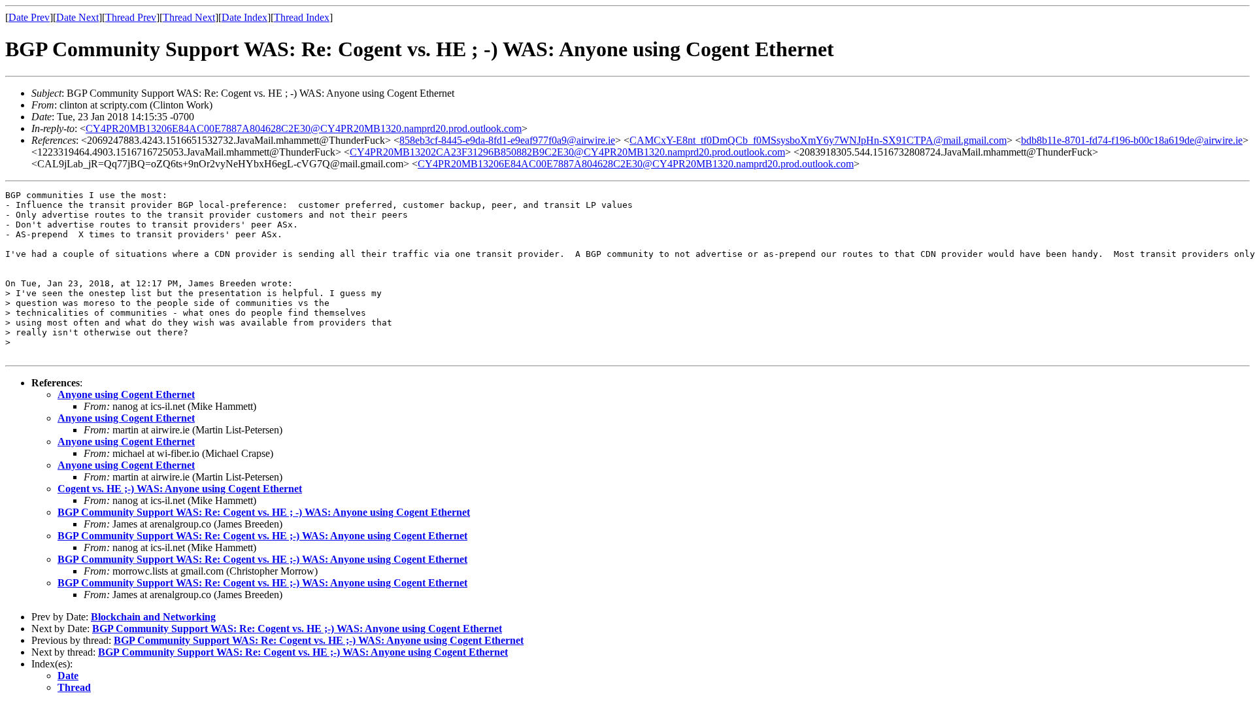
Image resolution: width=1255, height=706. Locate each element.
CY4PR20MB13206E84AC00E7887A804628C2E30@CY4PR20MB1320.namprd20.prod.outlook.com (304, 128)
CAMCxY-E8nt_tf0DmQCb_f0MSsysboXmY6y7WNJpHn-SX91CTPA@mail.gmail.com (818, 140)
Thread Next (189, 17)
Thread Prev (130, 17)
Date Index (244, 17)
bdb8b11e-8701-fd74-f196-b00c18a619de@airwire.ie (1132, 140)
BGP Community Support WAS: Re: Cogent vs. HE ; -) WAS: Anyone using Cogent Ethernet (264, 512)
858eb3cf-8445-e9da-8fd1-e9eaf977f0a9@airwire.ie (507, 140)
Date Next (77, 17)
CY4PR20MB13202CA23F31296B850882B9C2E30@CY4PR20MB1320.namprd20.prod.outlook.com (567, 152)
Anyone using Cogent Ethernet (126, 394)
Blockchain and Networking (153, 616)
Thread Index (301, 17)
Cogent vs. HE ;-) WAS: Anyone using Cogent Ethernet (180, 488)
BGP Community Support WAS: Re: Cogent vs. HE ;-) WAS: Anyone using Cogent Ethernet (262, 535)
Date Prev (29, 17)
